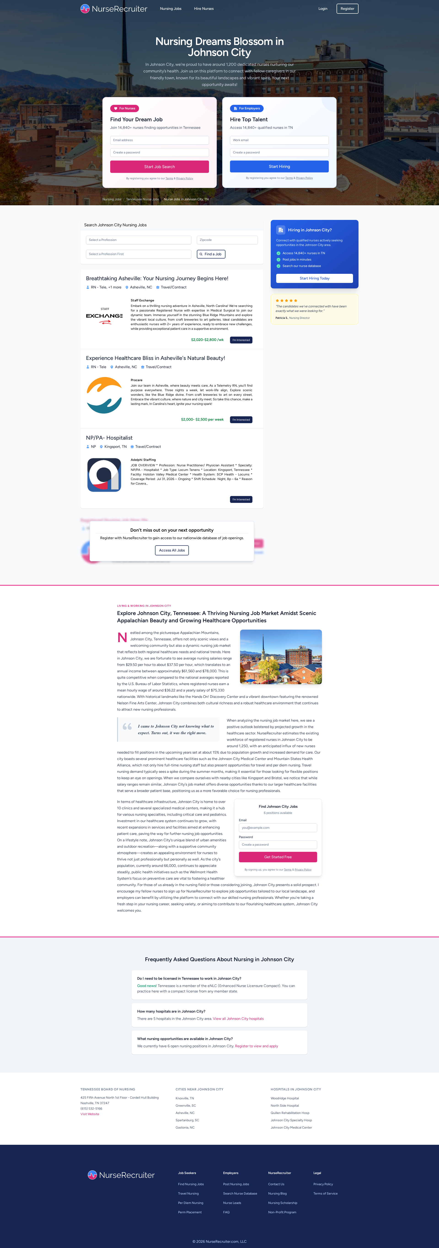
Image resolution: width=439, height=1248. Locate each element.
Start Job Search (159, 166)
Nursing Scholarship (282, 1203)
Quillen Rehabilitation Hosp (290, 1113)
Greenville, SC (186, 1106)
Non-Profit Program (282, 1212)
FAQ (226, 1212)
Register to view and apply (256, 1046)
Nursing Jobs (170, 8)
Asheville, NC (185, 1113)
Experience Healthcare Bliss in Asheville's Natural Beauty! (155, 358)
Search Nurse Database (240, 1193)
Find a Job (213, 254)
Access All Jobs (172, 550)
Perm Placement (190, 1212)
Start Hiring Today (315, 278)
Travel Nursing (188, 1193)
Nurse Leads (232, 1203)
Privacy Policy (184, 178)
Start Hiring (279, 166)
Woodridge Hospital (285, 1098)
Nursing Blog (277, 1193)
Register (347, 8)
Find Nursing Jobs (191, 1184)
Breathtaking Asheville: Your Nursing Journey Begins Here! (157, 278)
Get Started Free (278, 857)
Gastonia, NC (185, 1127)
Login (323, 8)
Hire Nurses (204, 8)
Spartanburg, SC (187, 1120)
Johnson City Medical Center (291, 1127)
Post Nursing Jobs (236, 1184)
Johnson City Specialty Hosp (291, 1120)
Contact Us (276, 1184)
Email (242, 820)
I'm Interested (241, 340)
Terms (169, 178)
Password (246, 837)
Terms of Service (325, 1193)
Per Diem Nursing (190, 1203)
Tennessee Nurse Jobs (142, 199)
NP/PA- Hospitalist (109, 437)
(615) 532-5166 (91, 1109)
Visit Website (89, 1114)
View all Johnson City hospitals (238, 1018)
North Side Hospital (285, 1106)
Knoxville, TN (185, 1098)
